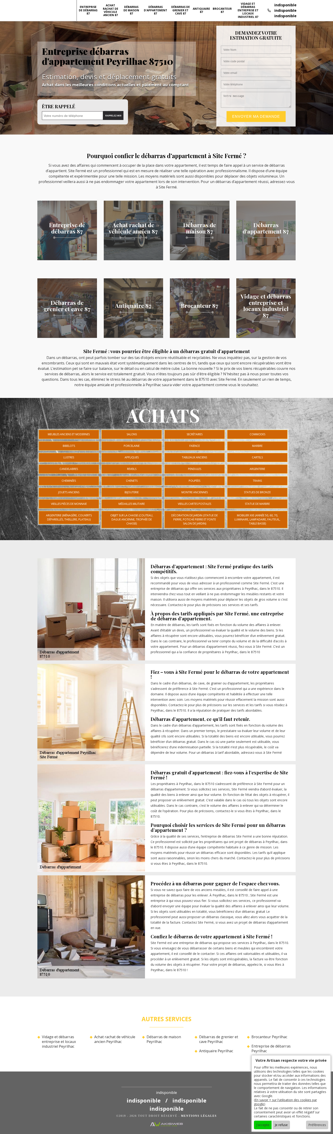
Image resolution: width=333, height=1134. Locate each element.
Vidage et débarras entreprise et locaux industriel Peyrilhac (59, 1042)
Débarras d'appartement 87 (155, 10)
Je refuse (281, 1125)
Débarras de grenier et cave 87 (180, 10)
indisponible (285, 4)
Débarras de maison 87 (131, 10)
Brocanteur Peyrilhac (269, 1037)
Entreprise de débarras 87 (88, 10)
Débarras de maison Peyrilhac (164, 1039)
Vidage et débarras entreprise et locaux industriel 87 (248, 10)
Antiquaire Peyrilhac (216, 1051)
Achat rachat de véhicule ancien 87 (110, 10)
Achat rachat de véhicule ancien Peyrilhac (114, 1039)
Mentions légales (199, 1115)
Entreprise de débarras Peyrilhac (271, 1048)
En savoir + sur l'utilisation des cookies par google (285, 1102)
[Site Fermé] (166, 1083)
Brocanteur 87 (222, 10)
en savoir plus (67, 258)
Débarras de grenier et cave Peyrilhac (218, 1039)
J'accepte (262, 1125)
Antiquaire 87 (201, 10)
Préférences (317, 1125)
